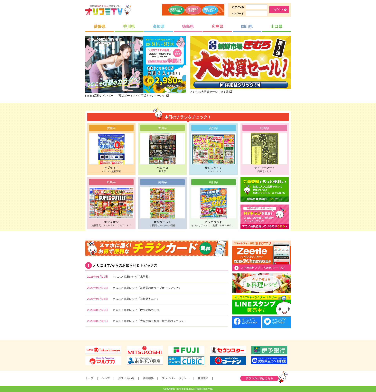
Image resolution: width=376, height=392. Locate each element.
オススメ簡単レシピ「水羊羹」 (132, 276)
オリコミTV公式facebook (249, 321)
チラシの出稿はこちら (259, 378)
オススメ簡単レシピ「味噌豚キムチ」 (136, 298)
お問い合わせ (126, 378)
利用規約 (203, 378)
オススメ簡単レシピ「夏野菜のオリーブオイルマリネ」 (147, 287)
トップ (89, 378)
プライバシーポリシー (175, 378)
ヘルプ (106, 378)
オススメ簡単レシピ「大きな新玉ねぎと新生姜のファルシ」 (150, 320)
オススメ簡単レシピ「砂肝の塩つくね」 (137, 309)
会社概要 (148, 378)
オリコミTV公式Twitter (279, 321)
